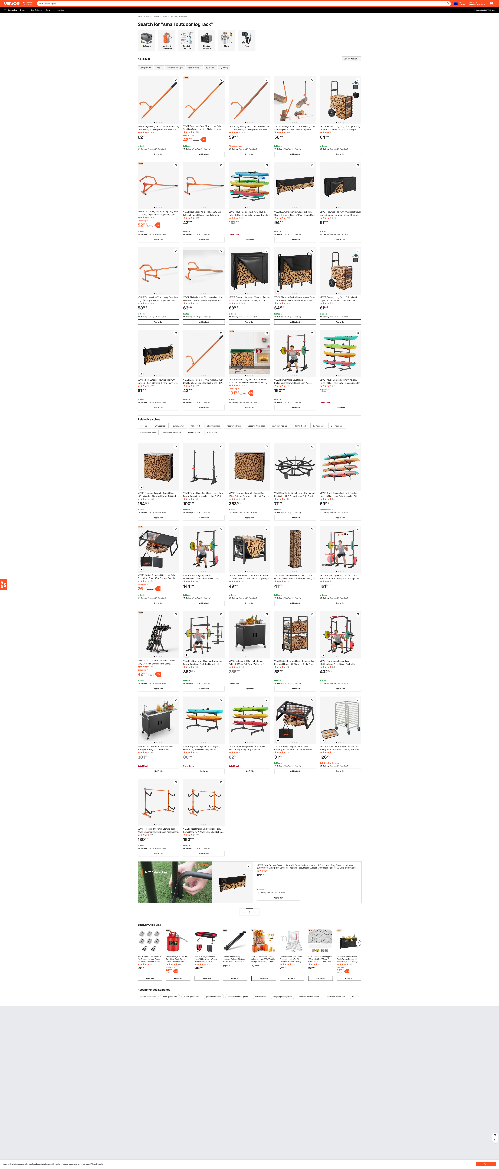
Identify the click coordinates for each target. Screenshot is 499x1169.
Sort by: (347, 59)
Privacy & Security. (97, 1164)
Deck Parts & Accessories (178, 16)
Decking (164, 16)
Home (140, 16)
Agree (486, 1164)
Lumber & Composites (151, 16)
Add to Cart (158, 154)
